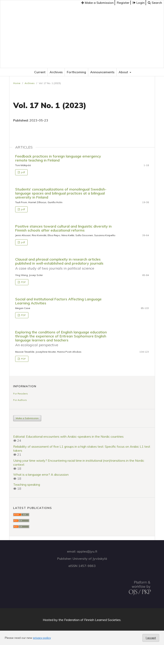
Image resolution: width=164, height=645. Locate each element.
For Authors (20, 399)
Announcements (102, 72)
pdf (22, 172)
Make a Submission (99, 3)
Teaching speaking (26, 484)
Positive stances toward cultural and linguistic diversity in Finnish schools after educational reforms (63, 228)
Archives (56, 72)
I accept (151, 638)
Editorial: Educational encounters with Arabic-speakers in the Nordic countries (68, 436)
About (124, 72)
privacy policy (42, 638)
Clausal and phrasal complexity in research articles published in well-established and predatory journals (59, 263)
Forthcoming (76, 72)
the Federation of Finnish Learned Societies (90, 620)
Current (39, 72)
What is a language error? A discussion (41, 474)
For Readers (20, 393)
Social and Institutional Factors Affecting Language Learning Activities (58, 301)
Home (16, 83)
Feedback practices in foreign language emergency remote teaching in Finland (58, 158)
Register (123, 3)
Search (156, 3)
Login (140, 3)
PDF (23, 282)
